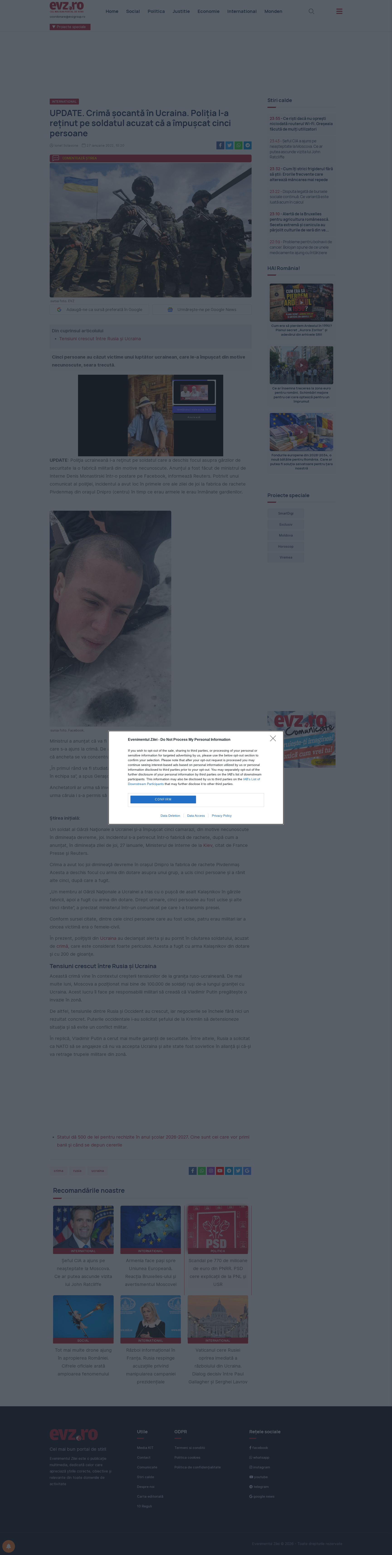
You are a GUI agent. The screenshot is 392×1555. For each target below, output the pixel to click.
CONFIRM (163, 799)
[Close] (274, 740)
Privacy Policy (222, 815)
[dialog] (196, 777)
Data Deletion (170, 815)
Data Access (196, 815)
